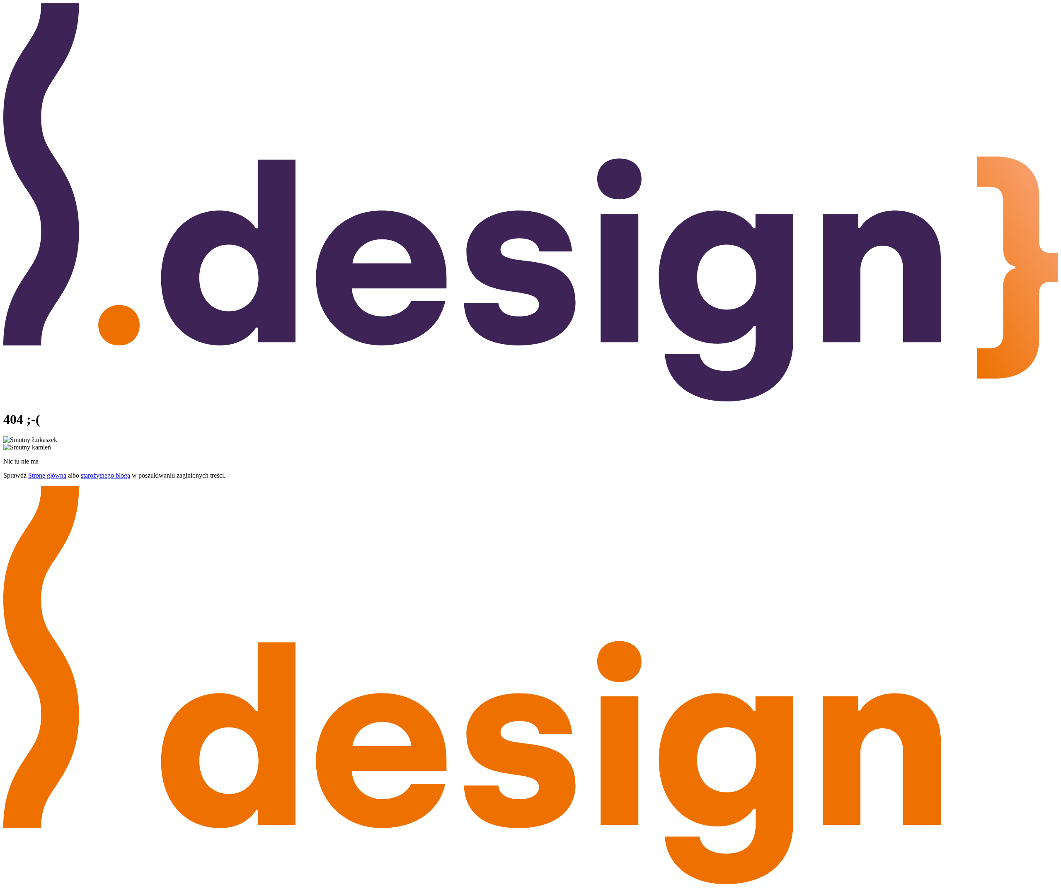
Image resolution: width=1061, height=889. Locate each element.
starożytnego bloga (105, 475)
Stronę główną (47, 475)
